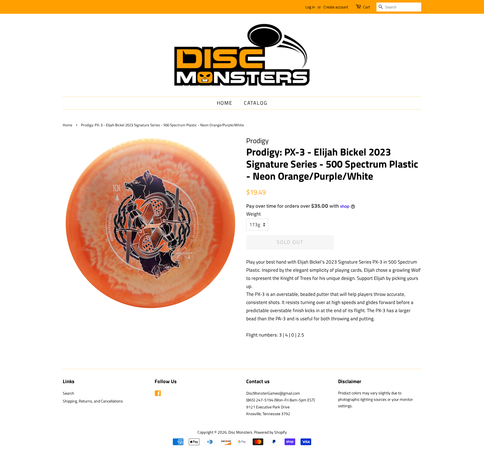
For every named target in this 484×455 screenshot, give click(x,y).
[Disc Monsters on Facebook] (158, 394)
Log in (310, 7)
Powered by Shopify (270, 432)
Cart (366, 7)
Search (68, 393)
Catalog (255, 103)
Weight (253, 214)
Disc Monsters (240, 432)
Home (224, 103)
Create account (336, 7)
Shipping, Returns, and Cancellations (93, 401)
